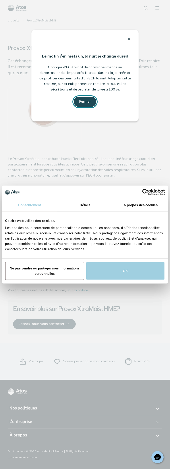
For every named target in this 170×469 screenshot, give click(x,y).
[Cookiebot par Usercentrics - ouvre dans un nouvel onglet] (145, 192)
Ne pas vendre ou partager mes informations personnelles (44, 270)
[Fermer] (129, 39)
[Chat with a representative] (157, 457)
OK (125, 271)
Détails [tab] (85, 205)
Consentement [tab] (29, 205)
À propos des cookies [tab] (141, 205)
